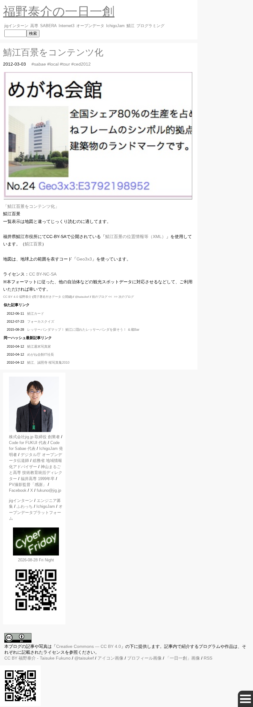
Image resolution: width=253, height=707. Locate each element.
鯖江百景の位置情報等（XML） (135, 236)
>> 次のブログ (124, 296)
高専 (34, 26)
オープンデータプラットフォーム (36, 512)
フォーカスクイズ (40, 321)
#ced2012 (81, 64)
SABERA (48, 26)
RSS (208, 658)
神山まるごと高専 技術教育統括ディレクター (35, 472)
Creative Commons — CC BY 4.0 (88, 646)
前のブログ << (102, 296)
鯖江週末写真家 (39, 346)
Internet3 (66, 26)
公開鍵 (66, 296)
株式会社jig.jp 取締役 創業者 (34, 436)
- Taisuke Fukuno (45, 658)
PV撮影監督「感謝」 (28, 484)
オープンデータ (90, 26)
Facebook (18, 490)
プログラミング (150, 26)
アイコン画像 (110, 658)
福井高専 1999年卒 (38, 478)
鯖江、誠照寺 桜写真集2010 (48, 362)
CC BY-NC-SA (42, 274)
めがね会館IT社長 (40, 354)
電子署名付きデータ (47, 296)
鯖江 (130, 26)
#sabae (38, 64)
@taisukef (82, 296)
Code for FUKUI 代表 (28, 442)
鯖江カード (35, 313)
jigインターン (16, 26)
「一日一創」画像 (182, 658)
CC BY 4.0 (11, 296)
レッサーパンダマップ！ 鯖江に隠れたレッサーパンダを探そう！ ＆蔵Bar (83, 329)
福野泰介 (25, 296)
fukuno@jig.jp (49, 490)
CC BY (10, 658)
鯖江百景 (33, 243)
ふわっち (25, 506)
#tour (65, 64)
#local (53, 64)
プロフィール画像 (144, 658)
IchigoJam (115, 26)
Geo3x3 (84, 259)
